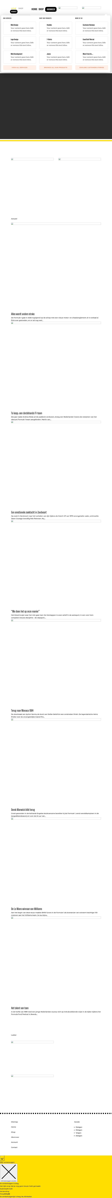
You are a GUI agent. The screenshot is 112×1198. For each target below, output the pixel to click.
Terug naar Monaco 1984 (22, 710)
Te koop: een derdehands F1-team (26, 413)
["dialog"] (56, 1179)
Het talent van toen (20, 1008)
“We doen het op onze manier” (25, 611)
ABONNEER (13, 12)
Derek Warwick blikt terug (23, 809)
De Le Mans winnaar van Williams (26, 909)
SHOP (20, 8)
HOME (13, 8)
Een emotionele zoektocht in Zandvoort (29, 512)
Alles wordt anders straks (22, 314)
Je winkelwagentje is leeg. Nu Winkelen (16, 1197)
